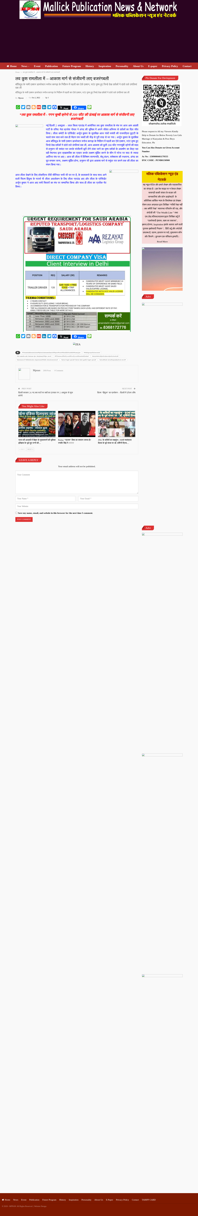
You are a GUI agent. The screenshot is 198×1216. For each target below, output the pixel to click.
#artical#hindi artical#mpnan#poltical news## (112, 360)
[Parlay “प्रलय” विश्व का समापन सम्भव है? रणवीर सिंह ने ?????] (76, 424)
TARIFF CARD (149, 1200)
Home (13, 66)
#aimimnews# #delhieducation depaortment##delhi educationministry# (37, 360)
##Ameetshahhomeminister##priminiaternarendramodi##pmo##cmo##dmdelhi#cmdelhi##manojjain (51, 352)
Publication (51, 66)
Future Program (71, 66)
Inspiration (105, 66)
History (90, 66)
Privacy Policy (170, 66)
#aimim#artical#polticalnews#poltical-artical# (105, 356)
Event (37, 66)
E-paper (152, 66)
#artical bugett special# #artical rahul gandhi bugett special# (78, 360)
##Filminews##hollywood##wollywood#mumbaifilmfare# (72, 356)
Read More (162, 241)
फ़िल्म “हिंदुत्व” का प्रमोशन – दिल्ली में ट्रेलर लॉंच (116, 392)
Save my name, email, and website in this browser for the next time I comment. (55, 513)
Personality (122, 66)
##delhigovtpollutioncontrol (92, 352)
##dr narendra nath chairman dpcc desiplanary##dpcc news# (34, 356)
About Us (138, 66)
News (24, 66)
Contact (187, 66)
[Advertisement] (99, 41)
